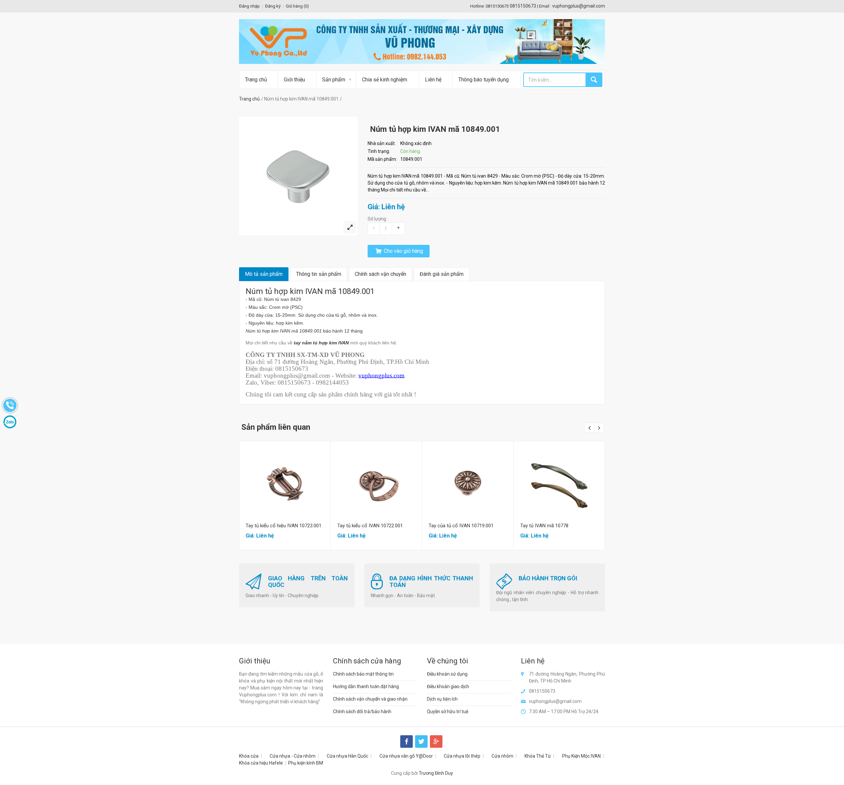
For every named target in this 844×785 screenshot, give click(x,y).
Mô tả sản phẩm (264, 274)
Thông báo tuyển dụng (483, 79)
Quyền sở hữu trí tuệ (447, 711)
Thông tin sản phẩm (318, 274)
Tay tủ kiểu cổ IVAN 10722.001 (370, 526)
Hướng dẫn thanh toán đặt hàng (366, 686)
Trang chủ (256, 79)
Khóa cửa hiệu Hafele (261, 763)
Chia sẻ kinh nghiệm (384, 79)
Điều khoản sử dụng (447, 674)
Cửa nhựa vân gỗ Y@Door (406, 756)
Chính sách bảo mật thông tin (363, 674)
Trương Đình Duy (436, 773)
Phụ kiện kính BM (305, 763)
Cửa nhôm (502, 756)
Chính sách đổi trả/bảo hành (362, 711)
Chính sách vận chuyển (380, 274)
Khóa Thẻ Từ (538, 756)
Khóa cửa (248, 756)
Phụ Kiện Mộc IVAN (581, 756)
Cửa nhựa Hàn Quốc (347, 756)
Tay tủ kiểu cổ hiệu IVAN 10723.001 (283, 526)
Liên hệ (433, 79)
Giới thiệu (294, 79)
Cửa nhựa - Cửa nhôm (293, 756)
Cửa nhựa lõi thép (462, 756)
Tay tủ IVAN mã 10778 (544, 526)
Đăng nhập (249, 6)
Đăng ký (273, 6)
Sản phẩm (333, 79)
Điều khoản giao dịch (448, 686)
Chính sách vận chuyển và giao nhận (370, 699)
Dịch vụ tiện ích (442, 699)
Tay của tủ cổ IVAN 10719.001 (461, 526)
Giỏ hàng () (297, 6)
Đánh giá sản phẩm (442, 274)
